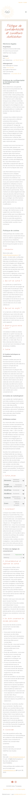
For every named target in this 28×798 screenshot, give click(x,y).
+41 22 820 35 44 (16, 73)
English (25, 2)
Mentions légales (8, 789)
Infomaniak (10, 67)
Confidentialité (20, 789)
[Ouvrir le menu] (25, 12)
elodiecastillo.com (20, 794)
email (7, 58)
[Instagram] (15, 781)
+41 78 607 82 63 (18, 60)
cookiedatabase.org (9, 770)
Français (20, 2)
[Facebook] (12, 781)
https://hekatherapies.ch (11, 255)
